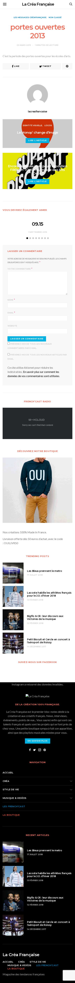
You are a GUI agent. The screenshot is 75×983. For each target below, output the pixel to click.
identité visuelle (32, 125)
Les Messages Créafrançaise (30, 17)
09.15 (37, 224)
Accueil (8, 772)
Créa (6, 781)
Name (10, 300)
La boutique (11, 814)
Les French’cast (14, 806)
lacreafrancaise (37, 111)
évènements (37, 159)
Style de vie (11, 789)
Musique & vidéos (14, 798)
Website (12, 326)
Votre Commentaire (19, 269)
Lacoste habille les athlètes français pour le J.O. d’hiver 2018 (49, 594)
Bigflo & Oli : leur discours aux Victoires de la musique (45, 618)
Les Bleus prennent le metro (44, 571)
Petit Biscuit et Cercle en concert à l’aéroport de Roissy (48, 641)
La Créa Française (38, 4)
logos (48, 125)
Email (10, 313)
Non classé (55, 17)
